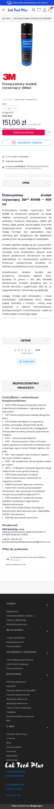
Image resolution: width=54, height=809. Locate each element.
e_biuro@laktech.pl (14, 784)
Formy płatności (14, 668)
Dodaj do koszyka (23, 132)
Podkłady (11, 712)
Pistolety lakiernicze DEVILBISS (21, 690)
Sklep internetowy (26, 806)
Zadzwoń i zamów (29, 142)
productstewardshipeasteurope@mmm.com (26, 541)
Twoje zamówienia (15, 637)
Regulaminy (12, 611)
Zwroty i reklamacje (16, 620)
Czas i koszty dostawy (17, 664)
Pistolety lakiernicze (16, 681)
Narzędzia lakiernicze (16, 699)
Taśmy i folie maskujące (18, 707)
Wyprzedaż (11, 755)
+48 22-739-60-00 (12, 539)
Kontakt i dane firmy (16, 734)
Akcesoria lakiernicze (16, 703)
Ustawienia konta (15, 642)
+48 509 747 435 (13, 795)
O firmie (10, 738)
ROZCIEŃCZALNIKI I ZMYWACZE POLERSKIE (32, 18)
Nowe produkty (13, 747)
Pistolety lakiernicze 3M (18, 694)
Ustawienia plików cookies (19, 615)
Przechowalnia (13, 646)
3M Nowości (12, 760)
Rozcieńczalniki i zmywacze (20, 716)
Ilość (4, 104)
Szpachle (11, 686)
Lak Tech (6, 18)
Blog (8, 742)
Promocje (11, 751)
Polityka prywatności (16, 624)
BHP (8, 720)
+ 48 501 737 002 (13, 789)
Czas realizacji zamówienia (19, 659)
